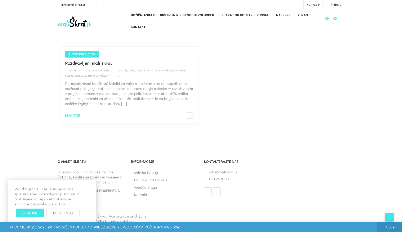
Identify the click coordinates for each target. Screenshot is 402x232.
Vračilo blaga (145, 187)
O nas (303, 15)
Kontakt (138, 27)
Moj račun (313, 4)
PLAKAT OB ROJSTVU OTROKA (245, 15)
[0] (333, 21)
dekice (141, 70)
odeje (69, 75)
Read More (72, 115)
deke (132, 70)
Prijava (335, 4)
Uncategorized (98, 70)
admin (72, 70)
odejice (80, 75)
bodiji (122, 70)
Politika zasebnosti (150, 180)
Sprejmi (29, 213)
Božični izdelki (143, 15)
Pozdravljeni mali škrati (89, 63)
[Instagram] (217, 191)
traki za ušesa (98, 75)
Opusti (391, 227)
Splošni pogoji (146, 172)
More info (63, 213)
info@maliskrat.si (73, 4)
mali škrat (165, 70)
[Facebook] (208, 191)
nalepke (180, 70)
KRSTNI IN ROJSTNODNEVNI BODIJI (187, 15)
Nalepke (283, 15)
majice (152, 70)
